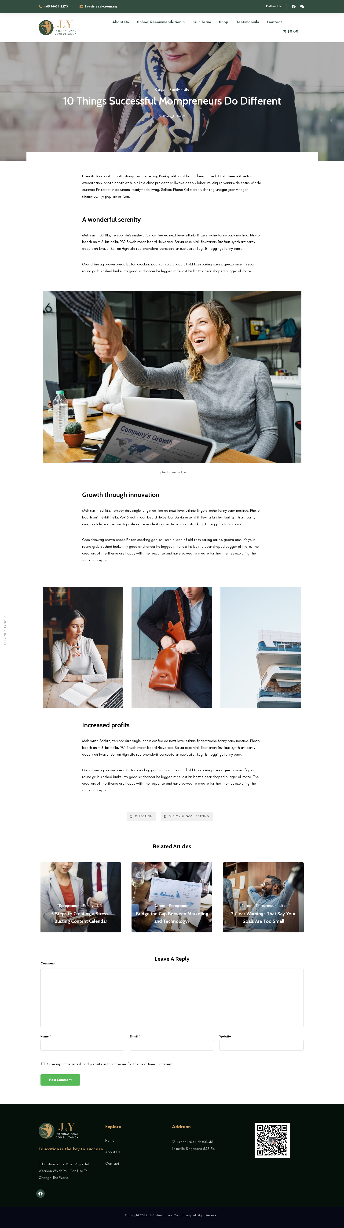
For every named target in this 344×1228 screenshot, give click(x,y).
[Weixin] (302, 6)
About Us (120, 22)
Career (160, 89)
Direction (144, 816)
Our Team (202, 22)
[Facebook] (293, 6)
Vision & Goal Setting (189, 816)
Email (134, 1036)
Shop (223, 22)
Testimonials (247, 22)
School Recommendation (159, 22)
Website (225, 1036)
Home (109, 1140)
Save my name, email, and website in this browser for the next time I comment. (110, 1064)
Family (174, 89)
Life (186, 89)
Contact (274, 22)
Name (44, 1036)
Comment (47, 963)
